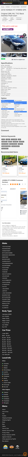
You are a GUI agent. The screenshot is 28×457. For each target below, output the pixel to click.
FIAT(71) (4, 286)
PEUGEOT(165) (6, 299)
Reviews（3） (5, 184)
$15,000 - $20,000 (7, 350)
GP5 (19, 139)
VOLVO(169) (5, 305)
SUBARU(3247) (6, 261)
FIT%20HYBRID (15, 7)
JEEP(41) (4, 291)
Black (10, 141)
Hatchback (4, 141)
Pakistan (6, 392)
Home (2, 7)
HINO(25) (4, 278)
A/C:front (20, 144)
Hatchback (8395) (7, 314)
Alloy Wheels (5, 148)
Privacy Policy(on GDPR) (8, 434)
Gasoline (21, 141)
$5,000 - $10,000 (6, 346)
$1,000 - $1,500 (6, 337)
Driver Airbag (5, 144)
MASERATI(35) (6, 295)
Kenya (5, 378)
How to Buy (5, 411)
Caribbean (6, 398)
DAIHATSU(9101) (6, 274)
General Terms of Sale (8, 430)
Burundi (6, 386)
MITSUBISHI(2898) (7, 253)
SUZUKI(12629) (6, 265)
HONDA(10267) (6, 250)
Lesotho (6, 372)
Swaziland (6, 400)
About (3, 409)
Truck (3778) (5, 322)
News (3, 422)
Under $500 (5, 333)
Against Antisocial (6, 437)
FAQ (3, 413)
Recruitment (5, 441)
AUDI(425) (5, 269)
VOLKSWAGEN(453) (7, 263)
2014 (3, 139)
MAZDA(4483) (6, 259)
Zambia (6, 365)
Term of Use (5, 428)
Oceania (6, 394)
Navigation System (6, 146)
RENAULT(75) (6, 303)
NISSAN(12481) (6, 248)
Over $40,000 (6, 354)
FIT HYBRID (14, 139)
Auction (4, 415)
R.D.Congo (6, 384)
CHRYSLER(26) (6, 282)
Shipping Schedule (7, 418)
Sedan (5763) (5, 318)
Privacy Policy (6, 432)
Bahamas (6, 396)
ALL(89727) (5, 307)
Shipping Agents (6, 420)
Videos (4, 426)
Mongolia (6, 403)
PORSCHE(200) (6, 301)
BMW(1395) (5, 257)
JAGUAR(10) (5, 288)
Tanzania (6, 363)
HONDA (8, 7)
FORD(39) (4, 272)
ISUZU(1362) (5, 267)
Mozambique (7, 370)
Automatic (15, 141)
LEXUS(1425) (5, 276)
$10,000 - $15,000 (7, 348)
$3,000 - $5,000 (6, 344)
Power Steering (13, 144)
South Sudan (7, 382)
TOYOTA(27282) (6, 246)
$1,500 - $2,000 (6, 339)
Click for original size (19, 59)
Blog (3, 424)
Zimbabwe (6, 376)
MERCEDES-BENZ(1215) (8, 255)
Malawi (5, 367)
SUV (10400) (5, 316)
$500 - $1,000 (6, 335)
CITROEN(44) (5, 284)
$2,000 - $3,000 (6, 342)
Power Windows (15, 146)
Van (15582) (5, 324)
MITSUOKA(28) (6, 297)
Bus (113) (4, 327)
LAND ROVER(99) (6, 293)
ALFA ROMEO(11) (6, 280)
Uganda (6, 380)
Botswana (6, 374)
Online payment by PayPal (9, 439)
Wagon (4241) (6, 320)
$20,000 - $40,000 (7, 352)
